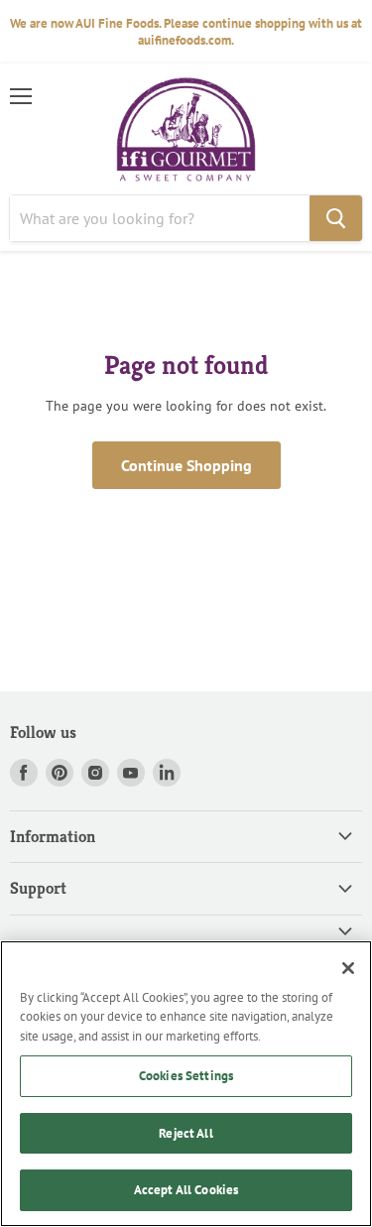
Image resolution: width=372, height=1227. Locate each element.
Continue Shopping (186, 465)
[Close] (348, 968)
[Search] (336, 218)
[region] (186, 1083)
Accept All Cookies (186, 1189)
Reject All (185, 1133)
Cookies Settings (186, 1075)
